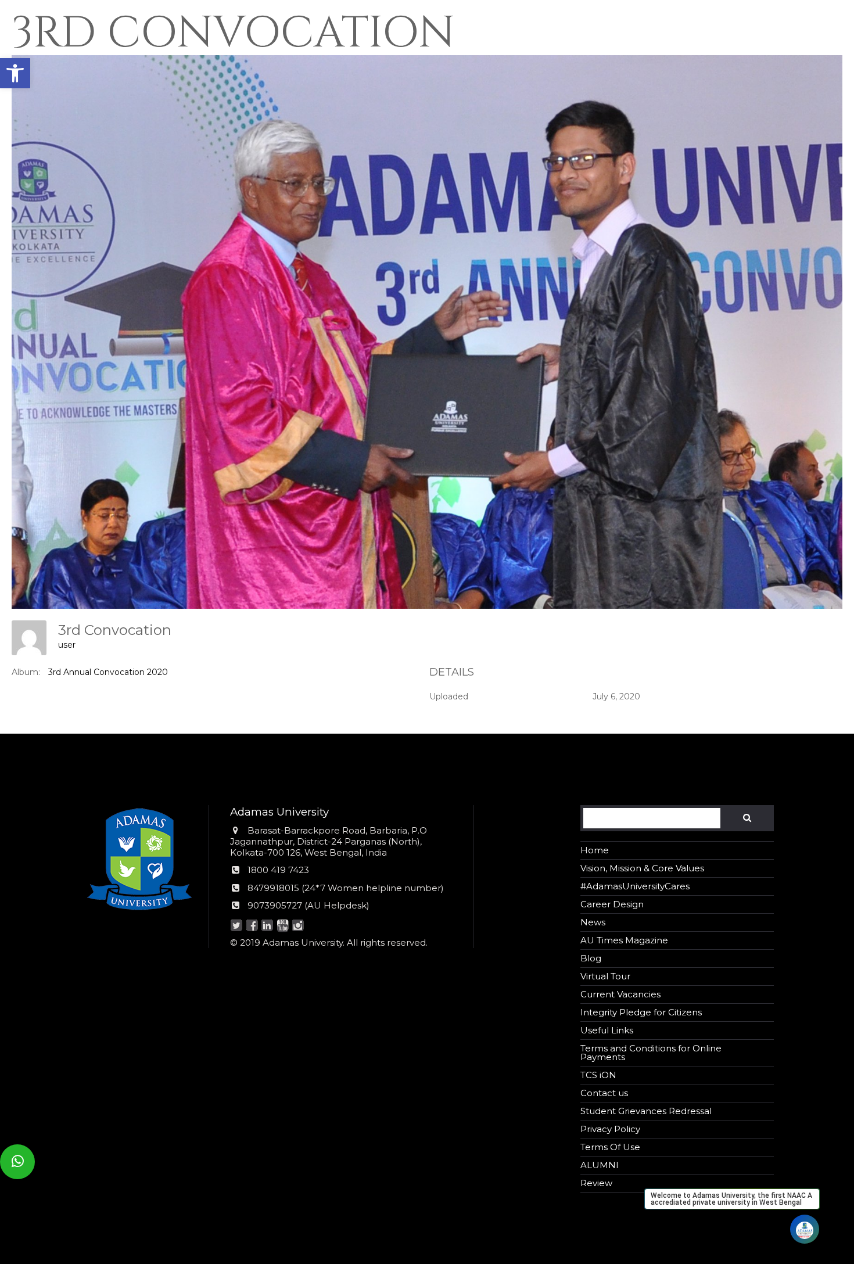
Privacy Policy (610, 1128)
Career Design (612, 904)
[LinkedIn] (267, 926)
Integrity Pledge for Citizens (641, 1012)
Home (594, 850)
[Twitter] (236, 926)
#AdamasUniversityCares (635, 886)
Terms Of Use (610, 1146)
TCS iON (598, 1074)
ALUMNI (599, 1164)
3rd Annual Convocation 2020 (108, 672)
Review (596, 1182)
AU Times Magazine (624, 940)
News (592, 922)
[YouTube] (282, 926)
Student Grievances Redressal (646, 1110)
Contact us (604, 1092)
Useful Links (606, 1030)
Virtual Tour (605, 976)
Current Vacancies (620, 994)
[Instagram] (298, 926)
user (67, 645)
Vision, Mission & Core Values (642, 868)
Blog (590, 958)
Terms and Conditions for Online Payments (651, 1052)
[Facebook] (252, 926)
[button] (15, 73)
